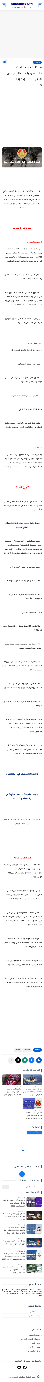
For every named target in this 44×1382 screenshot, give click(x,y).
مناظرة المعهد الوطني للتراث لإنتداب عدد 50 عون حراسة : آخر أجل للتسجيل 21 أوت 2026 (13, 1256)
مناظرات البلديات (34, 1351)
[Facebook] (25, 1368)
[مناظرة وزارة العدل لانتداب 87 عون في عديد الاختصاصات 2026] (34, 1215)
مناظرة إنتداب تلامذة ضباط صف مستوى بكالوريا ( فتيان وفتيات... (32, 1116)
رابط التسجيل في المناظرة (22, 774)
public (18, 1050)
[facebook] (22, 1174)
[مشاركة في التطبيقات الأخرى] (11, 1060)
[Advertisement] (22, 35)
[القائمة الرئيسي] (40, 5)
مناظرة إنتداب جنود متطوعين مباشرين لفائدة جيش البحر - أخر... (12, 1092)
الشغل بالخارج (35, 1347)
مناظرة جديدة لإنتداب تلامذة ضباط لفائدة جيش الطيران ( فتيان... (32, 1092)
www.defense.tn (33, 754)
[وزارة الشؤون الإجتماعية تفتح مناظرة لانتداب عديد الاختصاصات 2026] (34, 1202)
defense (37, 62)
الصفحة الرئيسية (35, 1335)
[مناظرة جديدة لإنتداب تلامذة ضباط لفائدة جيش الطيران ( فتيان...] (32, 1079)
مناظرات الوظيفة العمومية (31, 1339)
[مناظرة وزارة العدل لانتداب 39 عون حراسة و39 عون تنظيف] (34, 1242)
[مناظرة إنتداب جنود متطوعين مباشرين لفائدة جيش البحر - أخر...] (11, 1079)
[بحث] (4, 5)
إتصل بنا (38, 1319)
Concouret (12, 1377)
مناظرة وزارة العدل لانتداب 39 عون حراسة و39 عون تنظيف (14, 1242)
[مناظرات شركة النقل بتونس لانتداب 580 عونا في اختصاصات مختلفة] (34, 1268)
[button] (31, 1060)
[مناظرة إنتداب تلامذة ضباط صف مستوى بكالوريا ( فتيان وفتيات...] (32, 1103)
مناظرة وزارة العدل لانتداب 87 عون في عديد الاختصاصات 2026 (14, 1217)
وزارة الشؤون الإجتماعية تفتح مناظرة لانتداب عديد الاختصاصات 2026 (14, 1203)
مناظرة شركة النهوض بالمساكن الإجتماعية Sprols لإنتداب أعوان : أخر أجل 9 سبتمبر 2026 (14, 1231)
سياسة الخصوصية (34, 1311)
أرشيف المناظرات (34, 1315)
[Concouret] (22, 5)
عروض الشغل (36, 1343)
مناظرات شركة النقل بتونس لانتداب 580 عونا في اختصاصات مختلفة (14, 1270)
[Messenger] (19, 1368)
